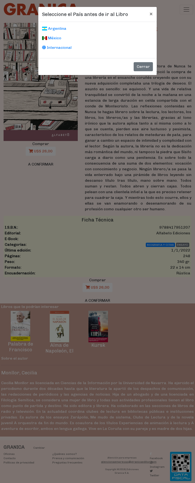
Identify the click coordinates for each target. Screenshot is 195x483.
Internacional (59, 47)
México (54, 38)
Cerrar (143, 66)
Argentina (56, 28)
